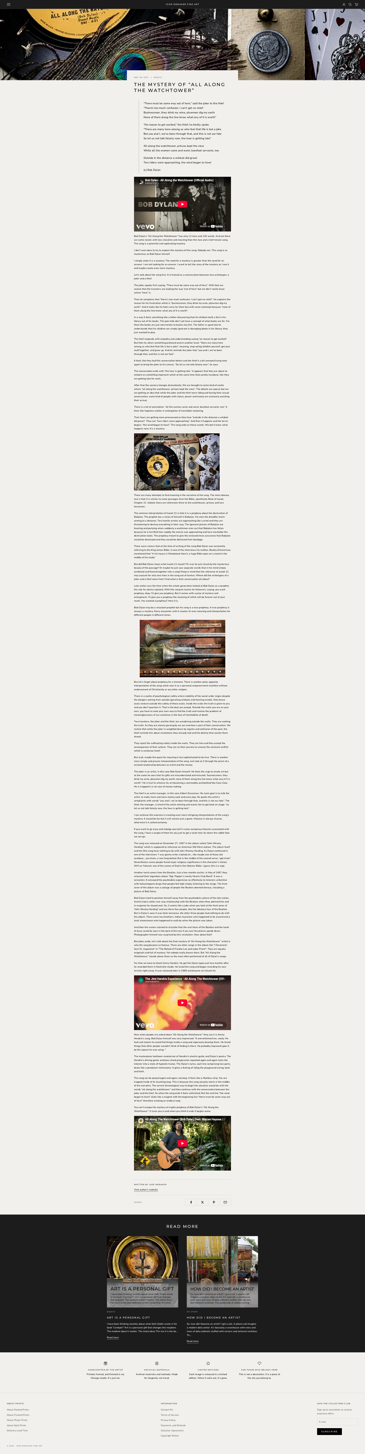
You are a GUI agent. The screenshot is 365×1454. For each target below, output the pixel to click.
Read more (113, 1337)
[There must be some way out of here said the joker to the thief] (177, 461)
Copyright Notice (170, 1435)
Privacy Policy (168, 1420)
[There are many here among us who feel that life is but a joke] (182, 648)
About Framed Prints (18, 1415)
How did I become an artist (213, 1317)
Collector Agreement (172, 1430)
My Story (192, 1312)
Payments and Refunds (173, 1425)
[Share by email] (225, 1202)
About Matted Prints (18, 1409)
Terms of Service (170, 1415)
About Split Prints (16, 1425)
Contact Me (167, 1409)
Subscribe (329, 1431)
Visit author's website (146, 1189)
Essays (158, 77)
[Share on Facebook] (191, 1202)
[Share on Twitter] (202, 1202)
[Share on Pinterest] (214, 1202)
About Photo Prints (17, 1420)
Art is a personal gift (128, 1317)
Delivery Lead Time (17, 1430)
